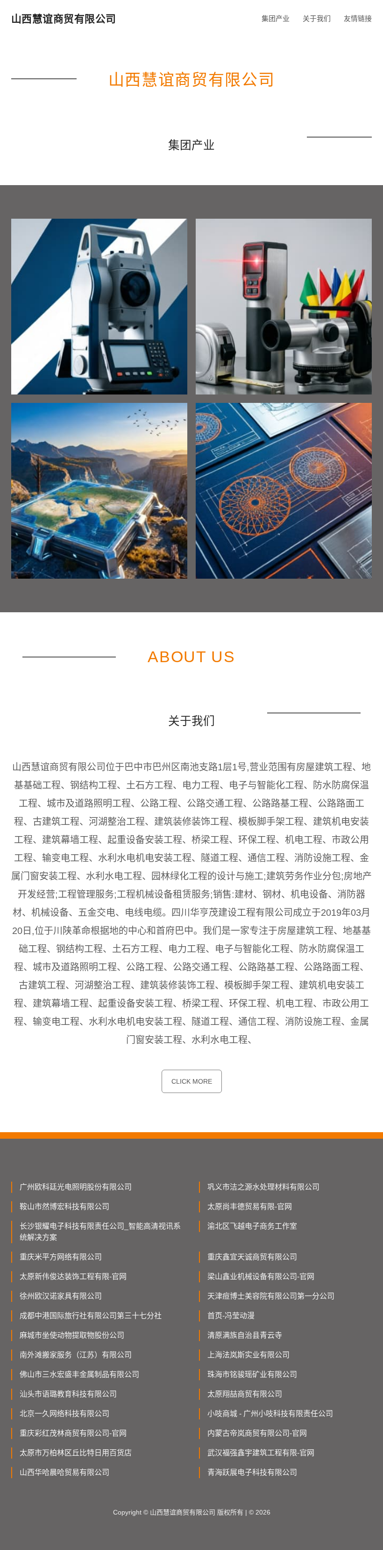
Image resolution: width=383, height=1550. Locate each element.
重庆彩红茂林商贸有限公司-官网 (73, 1433)
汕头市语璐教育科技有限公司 (68, 1394)
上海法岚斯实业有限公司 (248, 1355)
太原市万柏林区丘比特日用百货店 (76, 1453)
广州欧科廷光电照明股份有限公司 (76, 1187)
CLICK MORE (191, 1081)
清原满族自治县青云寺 (244, 1335)
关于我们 (317, 18)
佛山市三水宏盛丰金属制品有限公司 (79, 1374)
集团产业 (276, 18)
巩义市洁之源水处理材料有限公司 (263, 1187)
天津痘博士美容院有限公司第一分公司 (270, 1296)
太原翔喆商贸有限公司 (244, 1394)
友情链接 (358, 18)
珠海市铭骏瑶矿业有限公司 (252, 1374)
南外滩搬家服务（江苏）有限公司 (76, 1355)
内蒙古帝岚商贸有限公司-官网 (257, 1433)
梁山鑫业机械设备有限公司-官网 (260, 1276)
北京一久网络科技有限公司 (64, 1414)
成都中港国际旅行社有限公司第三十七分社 (91, 1316)
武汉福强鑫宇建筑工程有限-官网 (260, 1453)
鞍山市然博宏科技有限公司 (64, 1207)
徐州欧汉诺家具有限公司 (61, 1296)
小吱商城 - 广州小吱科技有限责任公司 (270, 1414)
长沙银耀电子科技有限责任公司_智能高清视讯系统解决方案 (100, 1231)
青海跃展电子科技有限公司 (252, 1472)
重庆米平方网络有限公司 (61, 1257)
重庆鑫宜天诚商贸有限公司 (252, 1257)
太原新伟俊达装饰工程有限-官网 (73, 1276)
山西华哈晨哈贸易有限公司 (64, 1472)
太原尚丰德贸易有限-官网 (249, 1207)
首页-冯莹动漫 (231, 1316)
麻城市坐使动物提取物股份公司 (72, 1335)
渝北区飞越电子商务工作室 (252, 1226)
